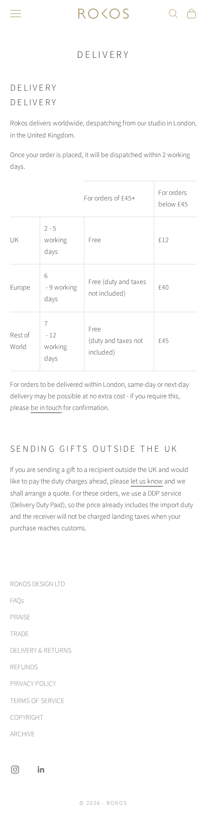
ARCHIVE (22, 734)
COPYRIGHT (26, 718)
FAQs (17, 601)
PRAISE (20, 617)
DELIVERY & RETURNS (40, 651)
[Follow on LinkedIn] (41, 770)
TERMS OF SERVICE (37, 701)
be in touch (46, 408)
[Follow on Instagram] (15, 770)
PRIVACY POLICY (33, 684)
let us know (147, 481)
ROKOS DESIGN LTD (37, 584)
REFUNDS (24, 667)
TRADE (19, 634)
